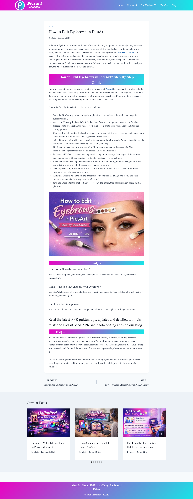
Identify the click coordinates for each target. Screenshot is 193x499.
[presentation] (48, 422)
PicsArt (109, 89)
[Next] (161, 434)
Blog (174, 5)
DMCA (96, 488)
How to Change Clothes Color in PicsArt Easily (127, 382)
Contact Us (87, 485)
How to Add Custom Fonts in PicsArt (61, 382)
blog (138, 325)
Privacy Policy (101, 485)
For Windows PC (148, 5)
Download (132, 5)
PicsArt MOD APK (127, 52)
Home (120, 5)
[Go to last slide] (31, 434)
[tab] (91, 462)
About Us (75, 485)
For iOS (164, 5)
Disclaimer (115, 485)
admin (53, 38)
